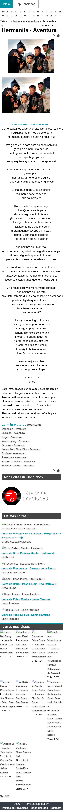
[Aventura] (26, 112)
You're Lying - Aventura (15, 441)
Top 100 (4, 796)
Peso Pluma (9, 587)
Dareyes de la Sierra (14, 572)
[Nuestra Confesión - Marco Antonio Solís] (23, 756)
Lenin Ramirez (10, 603)
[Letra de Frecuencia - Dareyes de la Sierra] (23, 563)
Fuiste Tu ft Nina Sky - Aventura (21, 449)
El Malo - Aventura (13, 453)
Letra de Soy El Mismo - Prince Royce (7, 698)
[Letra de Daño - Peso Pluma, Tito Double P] (23, 579)
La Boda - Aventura (13, 432)
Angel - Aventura (12, 437)
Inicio (6, 4)
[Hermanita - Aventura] (58, 35)
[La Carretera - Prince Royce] (39, 640)
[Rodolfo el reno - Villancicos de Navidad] (55, 644)
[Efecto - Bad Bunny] (8, 636)
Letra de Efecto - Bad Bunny (6, 644)
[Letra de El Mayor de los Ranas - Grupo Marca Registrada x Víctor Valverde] (31, 528)
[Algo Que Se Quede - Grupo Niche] (39, 690)
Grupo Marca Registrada (16, 541)
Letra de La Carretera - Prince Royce (39, 648)
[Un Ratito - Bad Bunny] (23, 686)
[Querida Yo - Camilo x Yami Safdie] (8, 752)
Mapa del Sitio (39, 807)
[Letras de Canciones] (25, 507)
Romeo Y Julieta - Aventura (18, 461)
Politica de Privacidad (15, 807)
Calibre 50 (8, 557)
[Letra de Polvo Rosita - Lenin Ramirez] (21, 594)
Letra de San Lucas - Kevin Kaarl (22, 644)
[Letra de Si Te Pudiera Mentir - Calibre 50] (22, 548)
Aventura (34, 424)
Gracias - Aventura (13, 445)
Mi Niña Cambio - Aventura (18, 465)
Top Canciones (25, 4)
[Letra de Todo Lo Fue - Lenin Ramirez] (20, 609)
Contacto (55, 807)
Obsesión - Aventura (14, 428)
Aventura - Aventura (14, 457)
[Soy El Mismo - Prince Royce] (8, 690)
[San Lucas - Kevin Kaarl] (23, 636)
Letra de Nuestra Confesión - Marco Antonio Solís (23, 768)
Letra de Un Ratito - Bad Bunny (22, 694)
